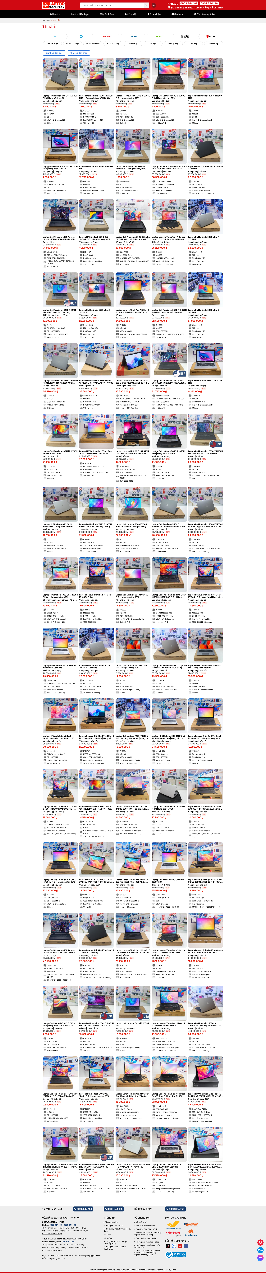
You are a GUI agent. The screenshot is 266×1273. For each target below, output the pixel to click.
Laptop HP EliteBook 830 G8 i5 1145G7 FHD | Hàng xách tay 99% (94, 238)
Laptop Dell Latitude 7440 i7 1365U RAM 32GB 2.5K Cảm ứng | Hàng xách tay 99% (95, 525)
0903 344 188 (189, 3)
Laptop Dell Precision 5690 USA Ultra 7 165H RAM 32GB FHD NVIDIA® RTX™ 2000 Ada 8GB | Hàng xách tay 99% (133, 238)
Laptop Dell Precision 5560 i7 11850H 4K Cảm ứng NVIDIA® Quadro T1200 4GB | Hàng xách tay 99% (205, 525)
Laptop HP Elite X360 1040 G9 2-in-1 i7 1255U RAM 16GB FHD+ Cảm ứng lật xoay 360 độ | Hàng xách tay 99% (96, 881)
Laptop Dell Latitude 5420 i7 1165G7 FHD (132, 1024)
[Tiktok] (168, 1246)
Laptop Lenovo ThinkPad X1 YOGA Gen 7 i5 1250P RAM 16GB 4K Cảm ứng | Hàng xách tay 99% (132, 881)
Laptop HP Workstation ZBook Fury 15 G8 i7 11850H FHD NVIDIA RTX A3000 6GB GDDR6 (95, 452)
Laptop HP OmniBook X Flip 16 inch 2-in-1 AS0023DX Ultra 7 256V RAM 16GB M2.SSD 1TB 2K (205, 1165)
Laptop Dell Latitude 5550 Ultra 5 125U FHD (94, 311)
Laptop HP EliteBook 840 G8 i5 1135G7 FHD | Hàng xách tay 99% (58, 525)
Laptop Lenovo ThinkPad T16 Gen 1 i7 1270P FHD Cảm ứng (96, 951)
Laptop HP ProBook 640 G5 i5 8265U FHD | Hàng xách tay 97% (60, 167)
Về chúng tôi (141, 1222)
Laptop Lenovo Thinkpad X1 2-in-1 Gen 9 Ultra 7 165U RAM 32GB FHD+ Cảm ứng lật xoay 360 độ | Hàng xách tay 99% (133, 381)
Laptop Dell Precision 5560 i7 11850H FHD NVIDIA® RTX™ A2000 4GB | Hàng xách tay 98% (60, 381)
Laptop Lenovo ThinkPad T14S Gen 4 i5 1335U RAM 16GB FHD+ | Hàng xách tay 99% (169, 596)
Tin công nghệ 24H (206, 14)
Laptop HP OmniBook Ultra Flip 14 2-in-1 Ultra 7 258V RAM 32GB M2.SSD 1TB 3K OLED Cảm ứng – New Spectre (205, 1095)
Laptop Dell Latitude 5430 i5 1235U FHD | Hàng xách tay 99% (204, 666)
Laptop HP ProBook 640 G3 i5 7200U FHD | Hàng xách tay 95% (60, 97)
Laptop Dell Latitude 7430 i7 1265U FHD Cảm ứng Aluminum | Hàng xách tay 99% (133, 737)
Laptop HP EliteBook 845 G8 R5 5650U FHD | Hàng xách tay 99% (131, 167)
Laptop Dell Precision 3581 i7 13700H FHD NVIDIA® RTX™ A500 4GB (133, 1165)
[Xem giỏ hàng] (154, 5)
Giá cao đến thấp (79, 53)
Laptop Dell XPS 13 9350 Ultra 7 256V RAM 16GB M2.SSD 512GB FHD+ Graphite (169, 167)
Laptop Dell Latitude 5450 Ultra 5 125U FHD (203, 311)
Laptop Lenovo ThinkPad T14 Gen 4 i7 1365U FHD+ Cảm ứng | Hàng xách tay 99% (205, 596)
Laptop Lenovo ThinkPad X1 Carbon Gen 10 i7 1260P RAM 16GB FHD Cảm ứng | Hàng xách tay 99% (169, 238)
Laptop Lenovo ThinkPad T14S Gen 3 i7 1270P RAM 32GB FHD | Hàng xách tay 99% (96, 737)
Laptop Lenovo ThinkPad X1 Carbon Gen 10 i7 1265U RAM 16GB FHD (169, 951)
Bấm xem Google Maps (52, 1233)
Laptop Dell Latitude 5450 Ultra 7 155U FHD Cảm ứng (94, 666)
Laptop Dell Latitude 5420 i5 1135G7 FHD (205, 97)
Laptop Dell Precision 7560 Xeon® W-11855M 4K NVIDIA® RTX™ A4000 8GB (169, 381)
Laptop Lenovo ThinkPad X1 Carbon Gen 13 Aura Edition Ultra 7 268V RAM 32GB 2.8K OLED (132, 1095)
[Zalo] (174, 1246)
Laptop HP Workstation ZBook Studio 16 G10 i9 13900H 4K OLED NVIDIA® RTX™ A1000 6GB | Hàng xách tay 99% (58, 737)
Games (108, 1235)
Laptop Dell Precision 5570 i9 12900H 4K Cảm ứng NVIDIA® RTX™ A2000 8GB (204, 1024)
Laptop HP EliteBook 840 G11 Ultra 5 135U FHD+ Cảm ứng (59, 666)
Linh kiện (156, 14)
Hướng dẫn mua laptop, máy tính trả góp (147, 1246)
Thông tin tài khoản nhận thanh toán (115, 1248)
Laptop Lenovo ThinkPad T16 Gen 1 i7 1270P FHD (205, 167)
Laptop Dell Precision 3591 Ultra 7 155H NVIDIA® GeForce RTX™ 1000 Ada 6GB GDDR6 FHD (95, 807)
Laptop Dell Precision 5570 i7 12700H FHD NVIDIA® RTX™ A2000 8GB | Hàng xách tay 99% (169, 666)
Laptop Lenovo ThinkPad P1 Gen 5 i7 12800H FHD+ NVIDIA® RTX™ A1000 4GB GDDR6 (133, 951)
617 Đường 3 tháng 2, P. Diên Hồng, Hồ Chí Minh (196, 7)
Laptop (56, 14)
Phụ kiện (132, 14)
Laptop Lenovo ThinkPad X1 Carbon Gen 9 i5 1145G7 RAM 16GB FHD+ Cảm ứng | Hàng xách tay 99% (60, 807)
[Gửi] (146, 5)
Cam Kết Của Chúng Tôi (146, 1229)
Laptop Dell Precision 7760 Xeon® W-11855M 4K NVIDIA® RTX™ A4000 (96, 381)
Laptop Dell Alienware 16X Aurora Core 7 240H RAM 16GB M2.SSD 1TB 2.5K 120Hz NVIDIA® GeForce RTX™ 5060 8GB (59, 951)
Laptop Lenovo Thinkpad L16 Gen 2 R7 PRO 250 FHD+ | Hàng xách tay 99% (132, 807)
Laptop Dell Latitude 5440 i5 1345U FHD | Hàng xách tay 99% (168, 807)
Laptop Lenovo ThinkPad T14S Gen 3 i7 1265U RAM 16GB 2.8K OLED (205, 951)
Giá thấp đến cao (54, 53)
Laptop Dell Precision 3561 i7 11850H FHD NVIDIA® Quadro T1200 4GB (96, 1024)
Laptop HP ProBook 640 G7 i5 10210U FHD (205, 381)
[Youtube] (180, 1246)
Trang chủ (46, 20)
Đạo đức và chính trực (145, 1226)
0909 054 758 (176, 1209)
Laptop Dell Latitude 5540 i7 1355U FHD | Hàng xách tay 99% (132, 596)
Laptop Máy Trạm (80, 14)
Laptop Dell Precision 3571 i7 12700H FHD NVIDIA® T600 (60, 452)
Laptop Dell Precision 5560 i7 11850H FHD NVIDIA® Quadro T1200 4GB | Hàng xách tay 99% (169, 311)
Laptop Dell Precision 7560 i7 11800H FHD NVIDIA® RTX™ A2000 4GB (96, 1165)
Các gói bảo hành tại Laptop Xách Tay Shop (116, 1242)
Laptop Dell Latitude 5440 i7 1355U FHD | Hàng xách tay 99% (168, 452)
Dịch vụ (179, 14)
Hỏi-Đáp (108, 1238)
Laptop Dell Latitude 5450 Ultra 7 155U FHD (203, 238)
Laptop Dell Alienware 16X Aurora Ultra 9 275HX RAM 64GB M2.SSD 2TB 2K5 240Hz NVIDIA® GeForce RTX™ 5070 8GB (59, 238)
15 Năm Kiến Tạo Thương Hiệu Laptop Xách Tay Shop (148, 1233)
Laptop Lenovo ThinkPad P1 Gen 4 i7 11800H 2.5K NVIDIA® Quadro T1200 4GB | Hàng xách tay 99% (60, 1165)
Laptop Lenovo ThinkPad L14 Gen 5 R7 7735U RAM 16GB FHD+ (168, 1024)
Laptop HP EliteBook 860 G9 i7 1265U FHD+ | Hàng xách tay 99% (60, 596)
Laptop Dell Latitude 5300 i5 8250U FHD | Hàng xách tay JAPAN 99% (95, 97)
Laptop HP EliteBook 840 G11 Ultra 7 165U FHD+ (168, 881)
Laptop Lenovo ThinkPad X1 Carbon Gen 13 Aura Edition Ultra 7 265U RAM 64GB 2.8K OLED (169, 1095)
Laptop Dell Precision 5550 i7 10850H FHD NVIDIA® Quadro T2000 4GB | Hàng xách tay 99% (169, 525)
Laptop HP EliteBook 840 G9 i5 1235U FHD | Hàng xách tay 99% (94, 1095)
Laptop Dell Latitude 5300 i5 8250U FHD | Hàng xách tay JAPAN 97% (59, 1024)
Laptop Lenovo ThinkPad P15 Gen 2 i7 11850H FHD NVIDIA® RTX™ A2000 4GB (132, 311)
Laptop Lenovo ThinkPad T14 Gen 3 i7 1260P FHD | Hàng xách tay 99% (204, 737)
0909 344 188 (209, 3)
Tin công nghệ (111, 1222)
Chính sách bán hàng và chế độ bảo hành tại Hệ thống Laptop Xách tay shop (147, 1252)
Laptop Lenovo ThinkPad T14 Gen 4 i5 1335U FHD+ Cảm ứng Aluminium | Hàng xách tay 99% (205, 807)
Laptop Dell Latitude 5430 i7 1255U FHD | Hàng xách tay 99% (132, 666)
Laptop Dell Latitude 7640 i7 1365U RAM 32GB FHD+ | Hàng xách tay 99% (132, 525)
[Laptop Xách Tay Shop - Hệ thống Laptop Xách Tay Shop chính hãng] (53, 5)
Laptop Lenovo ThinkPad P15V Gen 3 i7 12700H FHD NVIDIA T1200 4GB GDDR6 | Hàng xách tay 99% (60, 1095)
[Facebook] (186, 1246)
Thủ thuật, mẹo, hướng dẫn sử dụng (117, 1230)
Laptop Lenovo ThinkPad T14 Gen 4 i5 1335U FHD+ (95, 596)
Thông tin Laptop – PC (114, 1226)
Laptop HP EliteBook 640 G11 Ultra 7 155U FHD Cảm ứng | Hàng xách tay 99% (168, 737)
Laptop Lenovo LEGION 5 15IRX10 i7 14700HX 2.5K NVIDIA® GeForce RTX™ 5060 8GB (132, 452)
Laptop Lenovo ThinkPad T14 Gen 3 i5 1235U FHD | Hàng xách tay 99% (59, 881)
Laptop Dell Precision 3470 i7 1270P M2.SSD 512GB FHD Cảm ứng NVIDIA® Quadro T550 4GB (59, 311)
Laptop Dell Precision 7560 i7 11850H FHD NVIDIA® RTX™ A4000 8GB (205, 452)
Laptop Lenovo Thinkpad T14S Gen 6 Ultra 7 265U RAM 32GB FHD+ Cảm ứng (205, 881)
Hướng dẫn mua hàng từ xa (147, 1242)
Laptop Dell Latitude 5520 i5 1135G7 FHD (96, 167)
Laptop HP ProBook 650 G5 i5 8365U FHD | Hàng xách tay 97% (133, 97)
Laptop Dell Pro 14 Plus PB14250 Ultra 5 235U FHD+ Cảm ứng (167, 1165)
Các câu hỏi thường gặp (146, 1238)
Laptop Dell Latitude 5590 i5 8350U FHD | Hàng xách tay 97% (168, 97)
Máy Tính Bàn (107, 14)
